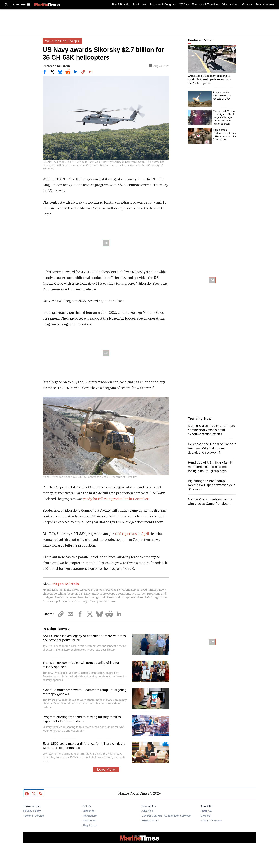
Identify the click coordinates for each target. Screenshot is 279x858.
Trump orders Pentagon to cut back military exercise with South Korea (224, 134)
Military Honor (230, 4)
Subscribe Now (264, 4)
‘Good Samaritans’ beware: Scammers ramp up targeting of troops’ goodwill (84, 692)
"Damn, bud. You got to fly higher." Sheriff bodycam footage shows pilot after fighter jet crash (224, 117)
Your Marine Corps (62, 41)
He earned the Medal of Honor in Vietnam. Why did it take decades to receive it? (212, 448)
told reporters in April (132, 534)
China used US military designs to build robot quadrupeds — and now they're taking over (209, 79)
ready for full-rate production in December (115, 499)
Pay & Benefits (121, 4)
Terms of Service (33, 815)
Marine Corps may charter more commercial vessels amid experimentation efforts (211, 430)
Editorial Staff (149, 820)
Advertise (147, 810)
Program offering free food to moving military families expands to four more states (82, 719)
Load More (106, 769)
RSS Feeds (89, 820)
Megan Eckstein (58, 66)
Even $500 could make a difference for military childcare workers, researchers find (84, 746)
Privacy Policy (32, 810)
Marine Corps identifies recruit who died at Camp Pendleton (210, 501)
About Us (206, 810)
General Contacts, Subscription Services (166, 815)
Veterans (247, 4)
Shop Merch (89, 825)
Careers (205, 815)
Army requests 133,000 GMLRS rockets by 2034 (222, 95)
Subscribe (88, 810)
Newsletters (89, 815)
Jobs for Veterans (211, 820)
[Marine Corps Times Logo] (47, 4)
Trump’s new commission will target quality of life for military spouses (81, 665)
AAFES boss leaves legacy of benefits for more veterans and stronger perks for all (84, 638)
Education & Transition (205, 4)
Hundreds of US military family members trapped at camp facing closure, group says (210, 467)
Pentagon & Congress (163, 4)
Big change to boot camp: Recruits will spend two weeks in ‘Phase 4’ (211, 485)
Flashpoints (140, 4)
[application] (212, 59)
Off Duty (184, 4)
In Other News (55, 629)
